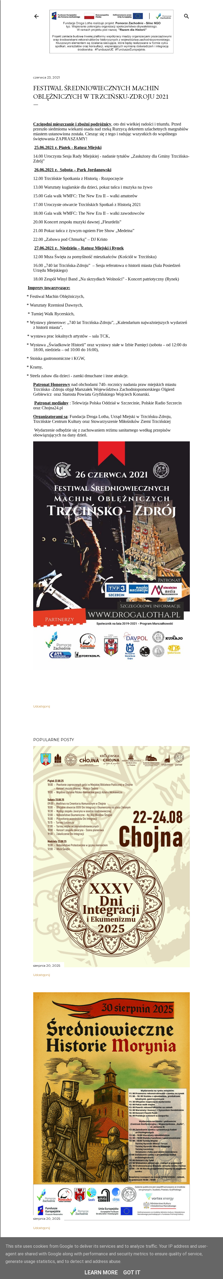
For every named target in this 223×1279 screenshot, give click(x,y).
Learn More (101, 1272)
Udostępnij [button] (41, 706)
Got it (132, 1272)
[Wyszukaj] (186, 15)
